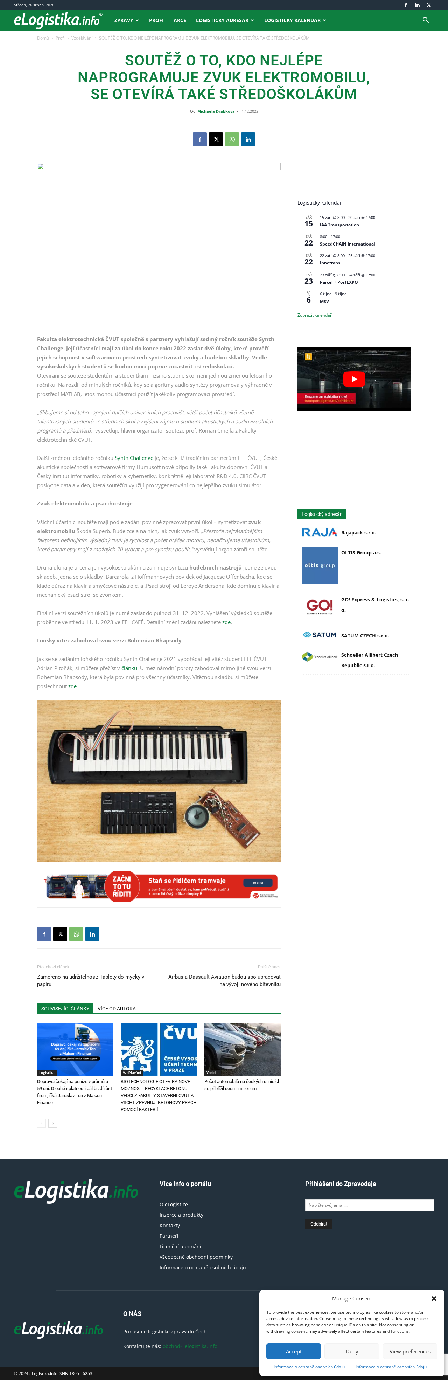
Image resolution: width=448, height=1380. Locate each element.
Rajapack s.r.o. (358, 532)
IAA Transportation (339, 225)
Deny (352, 1351)
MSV (324, 301)
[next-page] (52, 1123)
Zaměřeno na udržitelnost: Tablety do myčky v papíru (90, 980)
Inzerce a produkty (181, 1215)
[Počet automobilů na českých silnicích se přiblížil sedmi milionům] (242, 1049)
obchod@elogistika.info (190, 1346)
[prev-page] (41, 1123)
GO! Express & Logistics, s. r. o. (375, 604)
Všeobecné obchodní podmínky (196, 1257)
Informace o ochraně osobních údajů (309, 1367)
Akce (180, 20)
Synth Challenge (135, 457)
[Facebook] (405, 5)
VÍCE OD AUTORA (117, 1009)
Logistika (47, 1072)
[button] (434, 1298)
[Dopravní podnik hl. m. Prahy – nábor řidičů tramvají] (159, 886)
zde (226, 622)
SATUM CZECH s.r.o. (365, 635)
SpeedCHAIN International (347, 244)
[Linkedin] (417, 5)
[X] (429, 5)
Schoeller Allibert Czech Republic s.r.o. (369, 660)
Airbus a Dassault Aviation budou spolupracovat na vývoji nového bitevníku (224, 980)
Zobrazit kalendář (315, 315)
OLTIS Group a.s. (361, 552)
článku (129, 667)
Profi (156, 20)
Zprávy (123, 20)
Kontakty (170, 1225)
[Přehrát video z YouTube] (354, 379)
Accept (294, 1351)
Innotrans (330, 263)
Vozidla (212, 1072)
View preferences (410, 1351)
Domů (43, 38)
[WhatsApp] (232, 139)
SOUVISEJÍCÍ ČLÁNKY (65, 1009)
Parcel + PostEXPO (339, 282)
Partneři (169, 1236)
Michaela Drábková (216, 111)
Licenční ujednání (180, 1246)
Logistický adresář (222, 20)
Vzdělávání (81, 38)
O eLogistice (174, 1204)
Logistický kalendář (292, 20)
